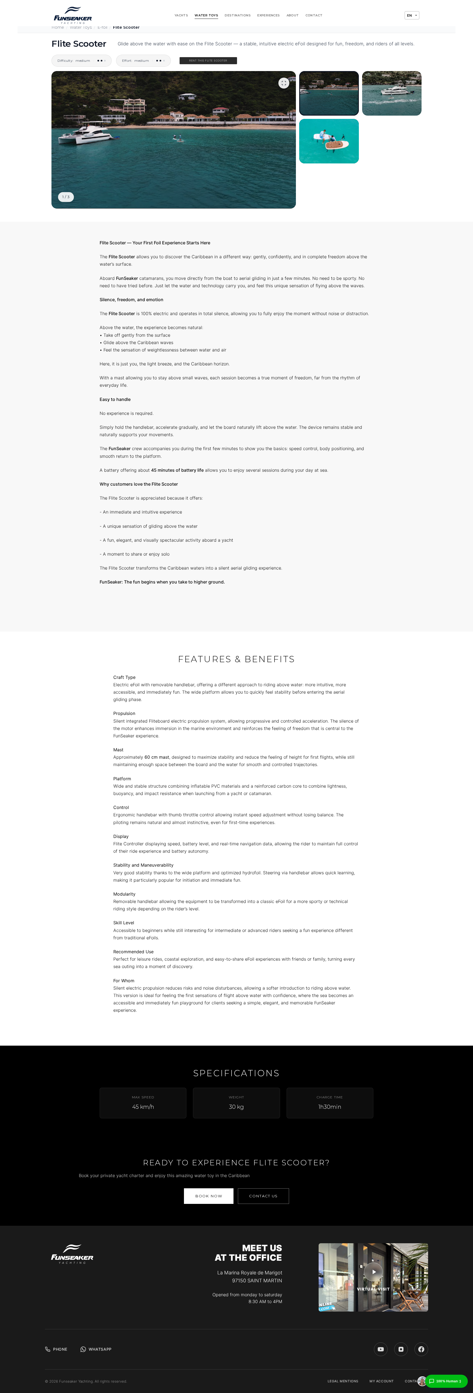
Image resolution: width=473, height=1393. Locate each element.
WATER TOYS (206, 15)
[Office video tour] (373, 1271)
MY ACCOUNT (382, 1381)
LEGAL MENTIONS (343, 1381)
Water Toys (81, 27)
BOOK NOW (208, 1196)
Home (57, 27)
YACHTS (181, 15)
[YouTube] (381, 1349)
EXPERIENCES (268, 15)
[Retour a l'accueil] (73, 15)
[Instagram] (401, 1349)
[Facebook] (421, 1349)
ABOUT (293, 15)
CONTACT (314, 15)
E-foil (102, 27)
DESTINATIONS (238, 15)
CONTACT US (263, 1196)
